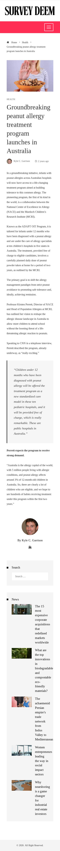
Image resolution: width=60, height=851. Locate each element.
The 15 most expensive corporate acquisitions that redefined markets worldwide (42, 624)
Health (11, 99)
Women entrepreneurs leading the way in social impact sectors (43, 760)
